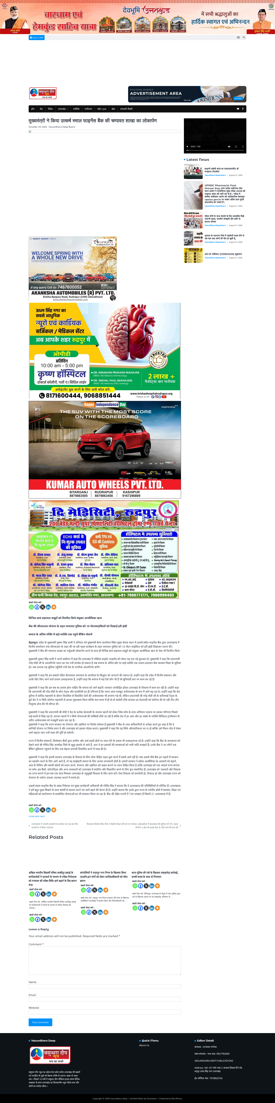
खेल (113, 108)
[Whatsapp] (31, 607)
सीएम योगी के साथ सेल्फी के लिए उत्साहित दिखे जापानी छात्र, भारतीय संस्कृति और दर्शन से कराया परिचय (224, 218)
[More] (53, 607)
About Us (144, 1045)
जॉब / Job (101, 108)
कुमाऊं (37, 816)
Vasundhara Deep (118, 1098)
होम (33, 108)
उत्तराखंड (62, 108)
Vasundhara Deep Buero (62, 126)
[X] (42, 607)
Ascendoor (152, 1098)
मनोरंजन (88, 108)
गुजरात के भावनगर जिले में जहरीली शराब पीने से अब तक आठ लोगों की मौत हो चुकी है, (224, 237)
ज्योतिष (76, 108)
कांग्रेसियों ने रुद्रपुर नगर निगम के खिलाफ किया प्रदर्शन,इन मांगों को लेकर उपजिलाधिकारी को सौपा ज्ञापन (103, 876)
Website (34, 1008)
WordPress (176, 1098)
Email (32, 995)
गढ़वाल (42, 816)
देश (41, 108)
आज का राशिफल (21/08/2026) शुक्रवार (224, 253)
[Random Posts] (238, 37)
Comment (36, 944)
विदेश (50, 108)
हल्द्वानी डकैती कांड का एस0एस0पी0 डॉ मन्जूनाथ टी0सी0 (222, 170)
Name (32, 982)
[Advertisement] (137, 64)
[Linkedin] (48, 607)
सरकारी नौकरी (126, 108)
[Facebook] (37, 607)
